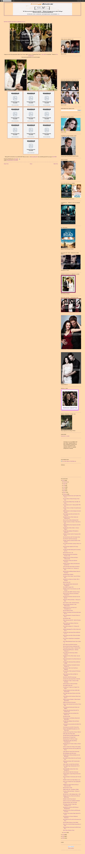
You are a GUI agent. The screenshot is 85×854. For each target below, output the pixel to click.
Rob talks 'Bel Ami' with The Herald (70, 802)
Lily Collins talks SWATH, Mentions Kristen (71, 591)
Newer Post (6, 163)
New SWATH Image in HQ (68, 587)
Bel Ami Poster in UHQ (67, 787)
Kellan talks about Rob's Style (69, 733)
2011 (63, 834)
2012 (63, 480)
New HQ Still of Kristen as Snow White (70, 822)
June (64, 487)
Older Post (56, 163)
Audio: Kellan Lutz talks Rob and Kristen (71, 764)
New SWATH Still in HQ (67, 685)
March (64, 492)
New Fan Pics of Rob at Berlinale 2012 (70, 520)
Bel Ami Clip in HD (66, 582)
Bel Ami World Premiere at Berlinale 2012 (71, 646)
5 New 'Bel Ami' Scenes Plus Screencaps (71, 751)
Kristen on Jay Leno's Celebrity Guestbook (71, 800)
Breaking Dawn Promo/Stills (12, 160)
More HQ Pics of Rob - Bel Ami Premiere (71, 602)
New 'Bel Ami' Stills (67, 618)
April (64, 490)
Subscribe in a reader (65, 436)
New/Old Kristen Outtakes (68, 574)
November (65, 481)
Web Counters (71, 848)
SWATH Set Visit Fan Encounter (69, 702)
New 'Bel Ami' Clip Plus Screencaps (70, 538)
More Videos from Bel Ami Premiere (70, 644)
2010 (63, 836)
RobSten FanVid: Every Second (69, 798)
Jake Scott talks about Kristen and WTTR (71, 566)
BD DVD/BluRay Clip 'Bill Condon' (69, 753)
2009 (63, 838)
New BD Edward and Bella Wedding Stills (14, 21)
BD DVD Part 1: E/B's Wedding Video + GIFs (72, 794)
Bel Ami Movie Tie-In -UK (68, 552)
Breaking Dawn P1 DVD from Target (70, 738)
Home (31, 163)
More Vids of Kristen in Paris (68, 830)
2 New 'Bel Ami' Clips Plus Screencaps (70, 771)
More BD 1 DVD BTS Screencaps (69, 677)
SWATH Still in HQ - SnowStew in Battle (71, 789)
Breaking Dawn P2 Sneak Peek (69, 737)
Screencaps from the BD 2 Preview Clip (71, 727)
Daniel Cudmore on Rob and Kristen (70, 683)
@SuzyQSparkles (34, 156)
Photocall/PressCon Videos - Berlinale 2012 (71, 647)
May (64, 488)
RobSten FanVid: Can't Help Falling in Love (71, 779)
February (65, 494)
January (65, 832)
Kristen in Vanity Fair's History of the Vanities (72, 746)
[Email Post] (19, 158)
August (64, 483)
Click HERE (44, 54)
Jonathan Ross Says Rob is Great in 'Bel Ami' (72, 731)
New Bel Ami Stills (66, 716)
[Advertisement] (42, 18)
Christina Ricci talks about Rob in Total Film (71, 678)
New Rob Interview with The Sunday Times (71, 537)
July (64, 485)
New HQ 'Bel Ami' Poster (68, 610)
